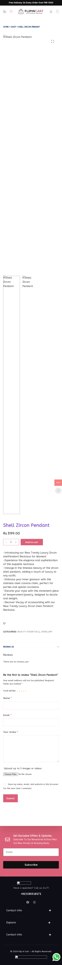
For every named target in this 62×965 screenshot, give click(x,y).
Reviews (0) (8, 647)
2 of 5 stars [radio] (19, 691)
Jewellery (46, 631)
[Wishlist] (11, 11)
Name (7, 698)
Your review (10, 732)
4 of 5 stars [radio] (23, 691)
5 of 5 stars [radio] (25, 691)
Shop (13, 27)
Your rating (9, 691)
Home (6, 27)
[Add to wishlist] (4, 623)
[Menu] (4, 11)
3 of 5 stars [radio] (21, 691)
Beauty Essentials (29, 631)
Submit (10, 798)
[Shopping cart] (57, 11)
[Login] (51, 11)
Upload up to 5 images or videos (23, 768)
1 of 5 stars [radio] (17, 691)
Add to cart (31, 542)
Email (7, 715)
